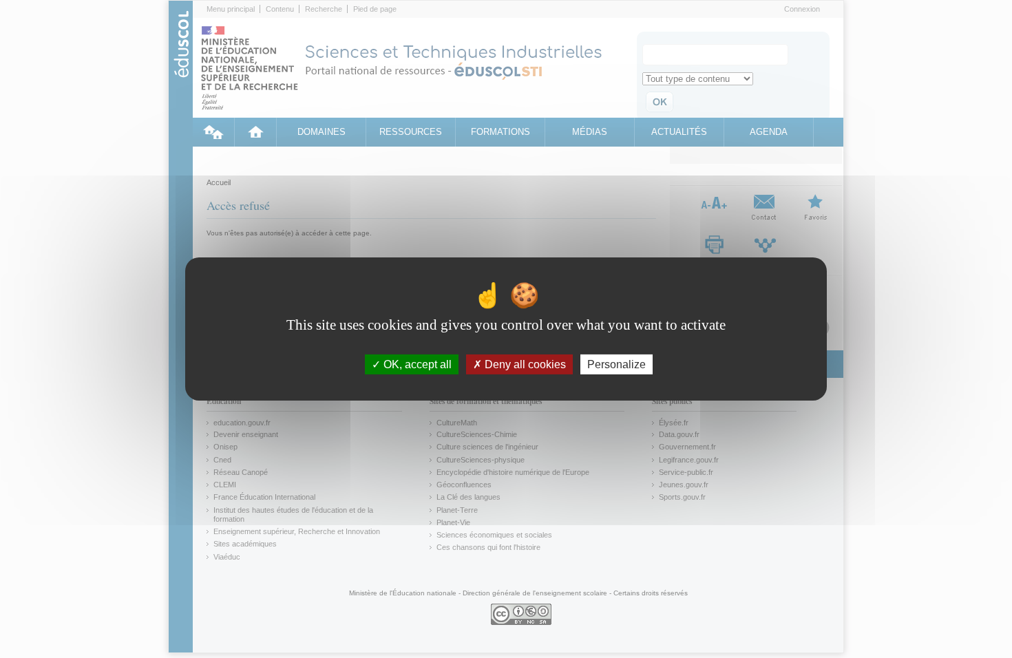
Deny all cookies (524, 364)
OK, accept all (416, 364)
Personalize (616, 364)
